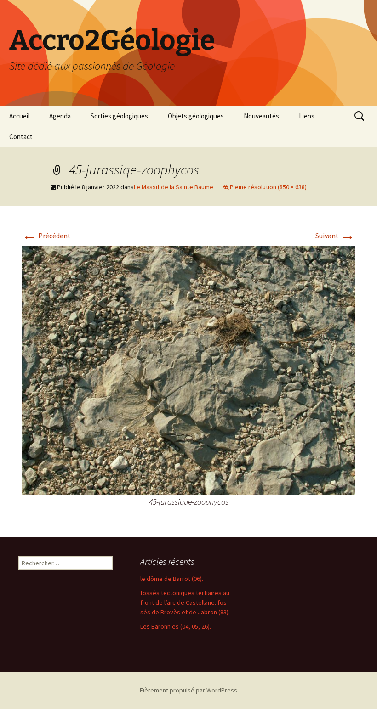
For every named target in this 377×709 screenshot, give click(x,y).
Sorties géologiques (119, 116)
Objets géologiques (196, 116)
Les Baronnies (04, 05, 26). (175, 626)
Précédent (46, 235)
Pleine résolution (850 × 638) (268, 187)
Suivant (335, 235)
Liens (306, 116)
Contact (21, 136)
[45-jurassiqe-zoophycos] (188, 370)
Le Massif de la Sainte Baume (173, 187)
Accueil (19, 116)
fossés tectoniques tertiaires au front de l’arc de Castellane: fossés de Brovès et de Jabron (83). (185, 602)
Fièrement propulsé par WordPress (188, 690)
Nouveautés (261, 116)
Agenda (60, 116)
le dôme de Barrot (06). (171, 578)
